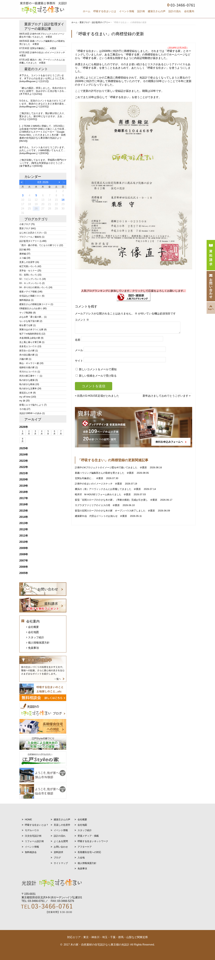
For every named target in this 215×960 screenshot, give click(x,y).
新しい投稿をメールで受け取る (98, 375)
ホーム (86, 11)
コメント (82, 319)
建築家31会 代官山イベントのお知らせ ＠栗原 (101, 516)
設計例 (141, 11)
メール (79, 350)
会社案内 (189, 11)
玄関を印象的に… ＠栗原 (89, 478)
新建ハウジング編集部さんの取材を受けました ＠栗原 (104, 472)
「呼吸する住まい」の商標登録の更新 (109, 34)
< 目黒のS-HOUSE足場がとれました (97, 395)
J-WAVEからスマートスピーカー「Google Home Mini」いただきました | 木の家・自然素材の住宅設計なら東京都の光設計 (42, 134)
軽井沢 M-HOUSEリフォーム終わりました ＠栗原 (103, 494)
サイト (79, 360)
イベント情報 (126, 11)
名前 (77, 339)
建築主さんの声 (156, 11)
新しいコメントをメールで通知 (98, 369)
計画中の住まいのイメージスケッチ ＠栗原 (99, 483)
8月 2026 (42, 182)
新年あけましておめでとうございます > (166, 395)
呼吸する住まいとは (104, 11)
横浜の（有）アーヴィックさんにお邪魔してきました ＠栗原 (108, 489)
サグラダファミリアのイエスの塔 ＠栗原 (97, 505)
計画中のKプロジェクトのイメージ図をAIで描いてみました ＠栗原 (111, 467)
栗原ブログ (32, 24)
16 (62, 199)
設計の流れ (174, 11)
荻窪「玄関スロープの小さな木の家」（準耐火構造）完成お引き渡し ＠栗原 (116, 499)
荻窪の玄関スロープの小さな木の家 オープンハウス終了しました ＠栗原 (115, 510)
